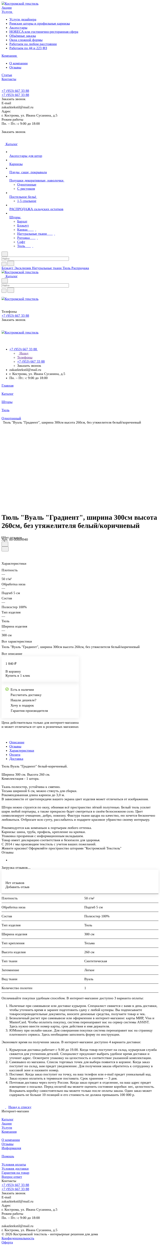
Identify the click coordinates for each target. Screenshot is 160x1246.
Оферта (7, 1242)
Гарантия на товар (15, 1173)
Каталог (7, 1119)
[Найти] (10, 263)
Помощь (8, 1156)
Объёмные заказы (22, 36)
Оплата (14, 754)
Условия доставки (15, 1168)
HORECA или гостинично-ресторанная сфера (43, 32)
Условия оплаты (14, 1164)
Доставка (16, 759)
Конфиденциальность (18, 1238)
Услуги (7, 1127)
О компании (18, 63)
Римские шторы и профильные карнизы (39, 23)
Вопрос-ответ (12, 1177)
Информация (11, 1148)
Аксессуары (18, 27)
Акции (7, 1123)
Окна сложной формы (26, 40)
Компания (9, 1132)
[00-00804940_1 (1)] (81, 463)
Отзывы (15, 67)
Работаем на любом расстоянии (33, 44)
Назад (23, 353)
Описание (16, 742)
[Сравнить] (5, 548)
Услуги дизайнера (22, 19)
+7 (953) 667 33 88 (15, 91)
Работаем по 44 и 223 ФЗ (28, 48)
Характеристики (21, 750)
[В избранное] (5, 544)
